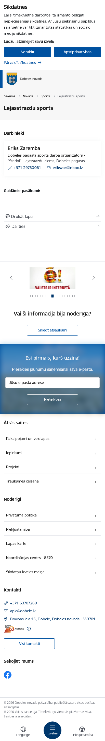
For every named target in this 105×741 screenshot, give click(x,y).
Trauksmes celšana (22, 481)
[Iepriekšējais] (11, 277)
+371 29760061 (27, 167)
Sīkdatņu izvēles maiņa (25, 571)
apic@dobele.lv (22, 610)
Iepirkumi (14, 452)
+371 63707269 (23, 603)
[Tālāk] (93, 277)
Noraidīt (27, 51)
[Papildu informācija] (29, 629)
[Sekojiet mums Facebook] (7, 675)
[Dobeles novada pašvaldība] (42, 85)
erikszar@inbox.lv (68, 167)
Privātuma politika (21, 515)
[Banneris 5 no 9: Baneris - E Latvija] (52, 277)
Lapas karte (16, 543)
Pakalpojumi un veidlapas (27, 438)
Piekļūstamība (18, 529)
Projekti (12, 467)
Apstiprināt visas (77, 51)
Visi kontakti (29, 643)
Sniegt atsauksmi (52, 330)
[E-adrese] (14, 628)
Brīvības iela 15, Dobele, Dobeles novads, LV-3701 (52, 619)
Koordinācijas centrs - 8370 (29, 557)
